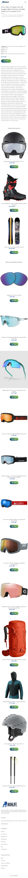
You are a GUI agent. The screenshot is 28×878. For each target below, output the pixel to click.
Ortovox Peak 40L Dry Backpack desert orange (14, 659)
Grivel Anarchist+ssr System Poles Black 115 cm (14, 786)
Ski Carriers (4, 834)
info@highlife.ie (4, 823)
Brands (16, 46)
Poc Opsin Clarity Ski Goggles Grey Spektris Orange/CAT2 (14, 563)
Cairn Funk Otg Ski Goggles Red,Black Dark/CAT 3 (14, 434)
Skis (2, 846)
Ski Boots (3, 841)
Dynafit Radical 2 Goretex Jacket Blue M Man (14, 701)
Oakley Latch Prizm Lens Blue (14, 295)
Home (2, 13)
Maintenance (4, 836)
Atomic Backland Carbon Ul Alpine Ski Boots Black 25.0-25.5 (14, 204)
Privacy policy (4, 865)
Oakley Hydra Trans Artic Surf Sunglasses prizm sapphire (14, 391)
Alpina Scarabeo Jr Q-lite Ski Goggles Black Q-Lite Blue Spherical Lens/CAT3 (14, 476)
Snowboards (4, 849)
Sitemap (3, 868)
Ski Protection (10, 46)
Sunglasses (21, 46)
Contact (3, 860)
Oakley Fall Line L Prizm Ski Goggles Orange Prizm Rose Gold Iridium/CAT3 (14, 607)
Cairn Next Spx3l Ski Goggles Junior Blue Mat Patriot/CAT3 (14, 520)
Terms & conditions (5, 863)
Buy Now (6, 61)
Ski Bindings (4, 839)
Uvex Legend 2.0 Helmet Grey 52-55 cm (14, 743)
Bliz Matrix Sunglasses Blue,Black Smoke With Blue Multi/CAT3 (14, 338)
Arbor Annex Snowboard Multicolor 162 (14, 247)
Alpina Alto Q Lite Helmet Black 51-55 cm (14, 161)
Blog (2, 858)
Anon (7, 47)
